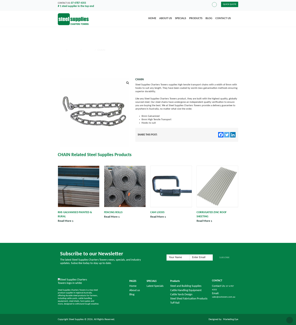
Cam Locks (157, 212)
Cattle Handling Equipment (185, 290)
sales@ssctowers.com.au (223, 297)
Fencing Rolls (113, 212)
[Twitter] (227, 134)
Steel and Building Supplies (185, 286)
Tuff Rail (174, 302)
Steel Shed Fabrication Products (188, 298)
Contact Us (223, 18)
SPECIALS (151, 281)
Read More (64, 221)
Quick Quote (229, 4)
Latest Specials (155, 286)
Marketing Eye (230, 319)
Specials (180, 18)
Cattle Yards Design (181, 294)
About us (165, 18)
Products (195, 18)
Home (152, 18)
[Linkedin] (233, 134)
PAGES (132, 281)
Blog (209, 18)
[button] (127, 83)
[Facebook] (221, 134)
